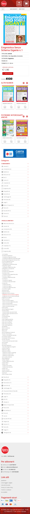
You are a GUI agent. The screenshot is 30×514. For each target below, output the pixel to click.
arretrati (10, 53)
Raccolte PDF (7, 210)
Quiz (5, 416)
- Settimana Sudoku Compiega (9, 352)
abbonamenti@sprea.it (12, 467)
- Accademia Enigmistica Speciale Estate (11, 258)
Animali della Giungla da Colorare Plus (11, 260)
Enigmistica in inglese (7, 297)
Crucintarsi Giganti (6, 276)
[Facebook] (7, 79)
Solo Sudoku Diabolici (7, 357)
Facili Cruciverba (5, 299)
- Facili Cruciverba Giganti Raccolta (10, 302)
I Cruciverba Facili (6, 316)
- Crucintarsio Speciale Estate (8, 281)
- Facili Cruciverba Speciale (8, 306)
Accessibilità (4, 492)
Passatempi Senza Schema (8, 338)
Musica (6, 208)
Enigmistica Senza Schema (8, 293)
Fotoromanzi (7, 382)
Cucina (6, 185)
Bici (5, 177)
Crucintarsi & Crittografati (8, 271)
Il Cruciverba (5, 318)
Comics (6, 180)
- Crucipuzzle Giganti (6, 286)
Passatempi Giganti (6, 336)
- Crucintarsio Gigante (7, 280)
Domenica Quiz (5, 290)
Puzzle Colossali (6, 339)
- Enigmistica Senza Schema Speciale (10, 296)
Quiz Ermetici (5, 342)
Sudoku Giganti (5, 360)
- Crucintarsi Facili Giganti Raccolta (10, 274)
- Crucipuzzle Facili (6, 284)
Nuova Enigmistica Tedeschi (8, 332)
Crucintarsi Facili (5, 273)
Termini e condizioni (6, 490)
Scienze (6, 213)
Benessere (7, 174)
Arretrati (22, 9)
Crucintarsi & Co (5, 270)
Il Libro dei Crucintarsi (7, 322)
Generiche (7, 194)
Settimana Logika (6, 349)
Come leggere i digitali (6, 483)
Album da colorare (9, 223)
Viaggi (6, 430)
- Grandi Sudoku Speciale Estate (9, 312)
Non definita (7, 410)
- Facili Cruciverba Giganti (8, 300)
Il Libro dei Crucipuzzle (7, 323)
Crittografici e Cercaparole (8, 268)
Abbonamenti (14, 9)
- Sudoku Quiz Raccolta (7, 367)
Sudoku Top (5, 368)
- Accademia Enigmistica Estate (9, 257)
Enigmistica (11, 58)
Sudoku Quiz (5, 364)
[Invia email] (11, 79)
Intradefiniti (4, 326)
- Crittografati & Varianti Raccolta (9, 264)
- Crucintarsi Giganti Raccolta (8, 277)
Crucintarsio (5, 278)
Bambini (6, 172)
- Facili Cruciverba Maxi (7, 303)
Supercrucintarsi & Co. (7, 371)
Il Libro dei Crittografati (7, 320)
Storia (6, 216)
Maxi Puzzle (5, 329)
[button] (26, 4)
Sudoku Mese (5, 362)
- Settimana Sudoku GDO (8, 354)
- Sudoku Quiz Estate (7, 365)
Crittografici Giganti (6, 265)
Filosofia (6, 377)
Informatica (7, 199)
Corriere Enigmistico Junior (8, 261)
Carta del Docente (5, 485)
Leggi (5, 202)
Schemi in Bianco (6, 348)
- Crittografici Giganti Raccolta (8, 267)
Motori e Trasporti (9, 205)
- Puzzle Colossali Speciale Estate (9, 341)
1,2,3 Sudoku (5, 254)
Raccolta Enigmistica (6, 345)
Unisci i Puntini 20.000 (7, 374)
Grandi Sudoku (5, 310)
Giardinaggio (7, 197)
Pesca (6, 413)
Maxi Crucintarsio (6, 328)
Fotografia (7, 191)
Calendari (6, 240)
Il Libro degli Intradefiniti (7, 319)
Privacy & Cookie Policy (7, 487)
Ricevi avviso (8, 73)
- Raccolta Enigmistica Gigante (9, 346)
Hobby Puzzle (5, 315)
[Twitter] (9, 79)
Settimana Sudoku (6, 351)
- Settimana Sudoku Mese (8, 355)
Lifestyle (6, 402)
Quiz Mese (4, 344)
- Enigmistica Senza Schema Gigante (10, 294)
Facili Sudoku (5, 307)
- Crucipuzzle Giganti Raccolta (9, 287)
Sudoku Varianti (5, 370)
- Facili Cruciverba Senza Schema (9, 304)
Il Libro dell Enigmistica (7, 325)
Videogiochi (7, 432)
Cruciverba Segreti (6, 289)
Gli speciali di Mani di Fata (10, 391)
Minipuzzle (4, 331)
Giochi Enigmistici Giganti (7, 309)
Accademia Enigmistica (7, 255)
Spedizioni (3, 480)
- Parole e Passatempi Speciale (9, 335)
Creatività (7, 183)
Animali (6, 166)
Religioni (6, 421)
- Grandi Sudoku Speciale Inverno (10, 313)
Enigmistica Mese (6, 291)
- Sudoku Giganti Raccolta (8, 361)
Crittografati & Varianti (7, 263)
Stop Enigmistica (5, 358)
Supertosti (4, 373)
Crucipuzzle (4, 283)
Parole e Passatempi (7, 333)
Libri (5, 399)
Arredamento (7, 169)
